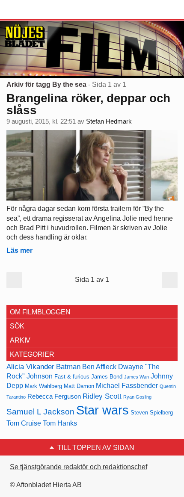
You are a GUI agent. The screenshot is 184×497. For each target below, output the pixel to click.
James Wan (136, 376)
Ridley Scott (102, 396)
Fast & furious (71, 376)
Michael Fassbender (127, 385)
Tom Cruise (23, 423)
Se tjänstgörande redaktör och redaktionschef (78, 466)
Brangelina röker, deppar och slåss (88, 104)
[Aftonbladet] (38, 10)
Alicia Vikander (30, 366)
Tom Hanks (60, 423)
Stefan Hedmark (109, 121)
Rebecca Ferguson (54, 396)
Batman (68, 366)
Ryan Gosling (137, 396)
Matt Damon (79, 386)
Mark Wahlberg (43, 386)
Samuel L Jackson (40, 411)
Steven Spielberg (152, 412)
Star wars (102, 410)
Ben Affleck (99, 366)
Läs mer (19, 250)
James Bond (106, 376)
